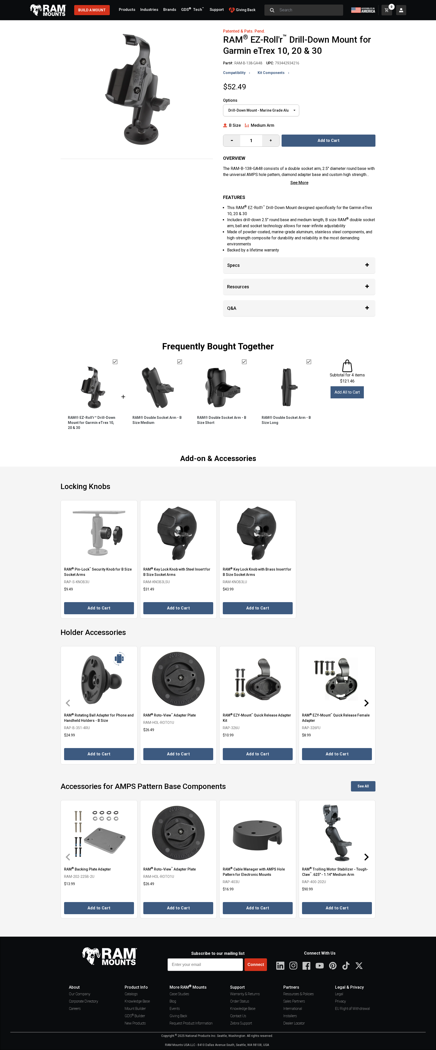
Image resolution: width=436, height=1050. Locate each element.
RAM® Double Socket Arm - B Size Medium (157, 420)
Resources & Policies (298, 994)
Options (230, 100)
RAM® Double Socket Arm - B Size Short (221, 420)
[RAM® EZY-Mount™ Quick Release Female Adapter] (337, 679)
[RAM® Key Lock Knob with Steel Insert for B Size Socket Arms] (178, 533)
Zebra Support (241, 1023)
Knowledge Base (137, 1001)
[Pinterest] (333, 966)
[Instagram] (293, 966)
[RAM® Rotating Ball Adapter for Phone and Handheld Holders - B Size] (99, 679)
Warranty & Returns (245, 994)
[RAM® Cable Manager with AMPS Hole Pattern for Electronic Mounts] (258, 833)
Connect (256, 964)
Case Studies (179, 994)
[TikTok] (346, 966)
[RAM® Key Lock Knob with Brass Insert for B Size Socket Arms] (258, 533)
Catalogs (131, 994)
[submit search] (272, 10)
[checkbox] (115, 362)
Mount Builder (135, 1009)
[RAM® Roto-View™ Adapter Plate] (178, 679)
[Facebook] (307, 966)
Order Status (239, 1001)
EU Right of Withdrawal (352, 1009)
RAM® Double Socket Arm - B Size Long (286, 420)
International (292, 1009)
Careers (75, 1009)
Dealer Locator (294, 1023)
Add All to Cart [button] (347, 392)
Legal (339, 994)
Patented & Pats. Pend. (244, 31)
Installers (290, 1016)
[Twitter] (359, 966)
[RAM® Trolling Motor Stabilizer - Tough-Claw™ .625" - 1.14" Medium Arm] (337, 833)
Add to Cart (328, 140)
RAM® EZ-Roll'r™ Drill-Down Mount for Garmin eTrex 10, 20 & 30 (91, 423)
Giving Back (178, 1016)
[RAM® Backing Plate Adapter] (99, 833)
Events (175, 1009)
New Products (135, 1023)
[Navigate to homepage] (48, 10)
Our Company (79, 994)
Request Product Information (191, 1023)
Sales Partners (294, 1001)
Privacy (340, 1001)
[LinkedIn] (280, 966)
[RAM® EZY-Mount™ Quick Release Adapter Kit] (258, 679)
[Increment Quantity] (231, 140)
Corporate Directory (83, 1001)
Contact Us (238, 1016)
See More (299, 182)
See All (363, 786)
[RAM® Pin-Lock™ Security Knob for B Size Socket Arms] (99, 533)
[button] (71, 703)
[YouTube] (320, 966)
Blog (173, 1001)
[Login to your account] (401, 10)
